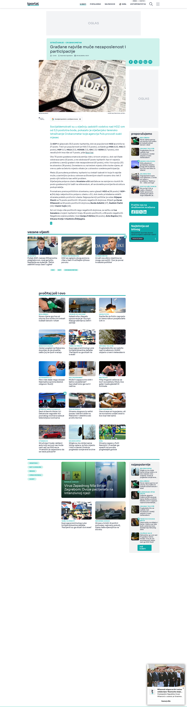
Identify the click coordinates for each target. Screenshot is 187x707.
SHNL (124, 4)
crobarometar (71, 270)
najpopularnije (140, 464)
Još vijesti (142, 548)
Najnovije (110, 4)
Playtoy (142, 1)
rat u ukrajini (35, 467)
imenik (135, 1)
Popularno (95, 4)
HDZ (52, 270)
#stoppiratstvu (138, 4)
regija (32, 471)
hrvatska (33, 463)
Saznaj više (166, 701)
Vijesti (83, 4)
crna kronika (35, 475)
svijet (32, 479)
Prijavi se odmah (137, 238)
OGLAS (93, 23)
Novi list (89, 153)
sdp (59, 270)
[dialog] (166, 684)
